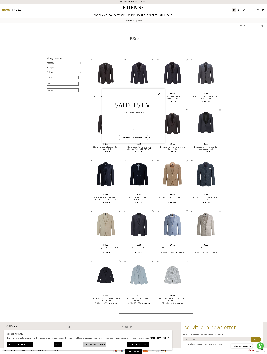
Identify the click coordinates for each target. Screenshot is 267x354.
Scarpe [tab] (50, 67)
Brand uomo (130, 20)
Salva (58, 344)
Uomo (6, 10)
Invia (256, 339)
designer (152, 15)
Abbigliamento (103, 15)
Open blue (52, 84)
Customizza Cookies (94, 344)
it (234, 10)
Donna (16, 10)
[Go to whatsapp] (260, 345)
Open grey (52, 90)
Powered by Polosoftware (47, 350)
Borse (131, 15)
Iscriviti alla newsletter (133, 137)
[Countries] (243, 10)
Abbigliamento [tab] (54, 58)
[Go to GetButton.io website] (260, 351)
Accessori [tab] (51, 62)
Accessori (120, 15)
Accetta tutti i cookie (20, 344)
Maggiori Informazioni (159, 337)
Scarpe (141, 15)
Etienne (133, 8)
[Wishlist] (258, 10)
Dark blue (52, 77)
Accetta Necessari (138, 344)
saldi (170, 15)
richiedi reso (133, 351)
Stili (162, 15)
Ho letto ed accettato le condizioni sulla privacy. (204, 344)
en (239, 10)
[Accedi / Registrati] (253, 10)
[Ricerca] (248, 10)
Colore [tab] (50, 72)
